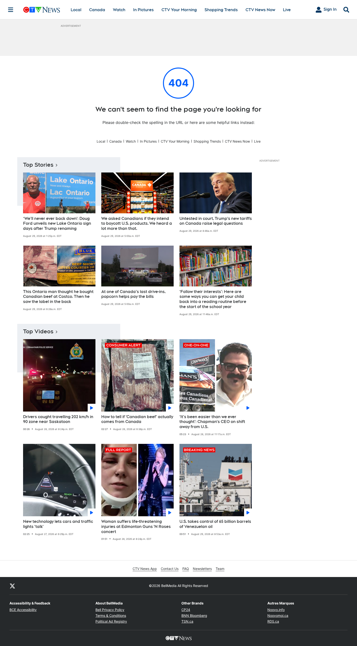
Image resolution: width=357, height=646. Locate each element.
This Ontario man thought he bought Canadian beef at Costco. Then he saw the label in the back (58, 296)
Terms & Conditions (110, 615)
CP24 (185, 610)
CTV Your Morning (179, 10)
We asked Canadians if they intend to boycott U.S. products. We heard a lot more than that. (136, 223)
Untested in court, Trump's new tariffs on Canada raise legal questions (215, 221)
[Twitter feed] (12, 586)
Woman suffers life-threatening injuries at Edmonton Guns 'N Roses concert (136, 526)
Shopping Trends (221, 10)
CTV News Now (260, 10)
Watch (119, 10)
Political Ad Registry (111, 621)
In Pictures (143, 10)
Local (76, 10)
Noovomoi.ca (277, 615)
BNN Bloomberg (194, 615)
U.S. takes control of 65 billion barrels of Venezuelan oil (215, 524)
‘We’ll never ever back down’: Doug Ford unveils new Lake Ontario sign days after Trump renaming (57, 223)
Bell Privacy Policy (109, 610)
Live (287, 10)
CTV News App (145, 569)
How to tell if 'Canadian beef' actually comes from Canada (137, 419)
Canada (97, 10)
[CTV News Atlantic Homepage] (41, 10)
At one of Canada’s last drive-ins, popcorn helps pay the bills (133, 294)
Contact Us (169, 569)
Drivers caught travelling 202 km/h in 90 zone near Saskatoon (58, 419)
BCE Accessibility (23, 610)
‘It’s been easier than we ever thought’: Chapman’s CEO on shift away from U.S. (212, 421)
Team (220, 569)
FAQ (185, 569)
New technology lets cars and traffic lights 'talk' (58, 524)
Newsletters (202, 569)
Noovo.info (276, 610)
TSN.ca (187, 621)
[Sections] (11, 10)
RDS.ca (273, 621)
